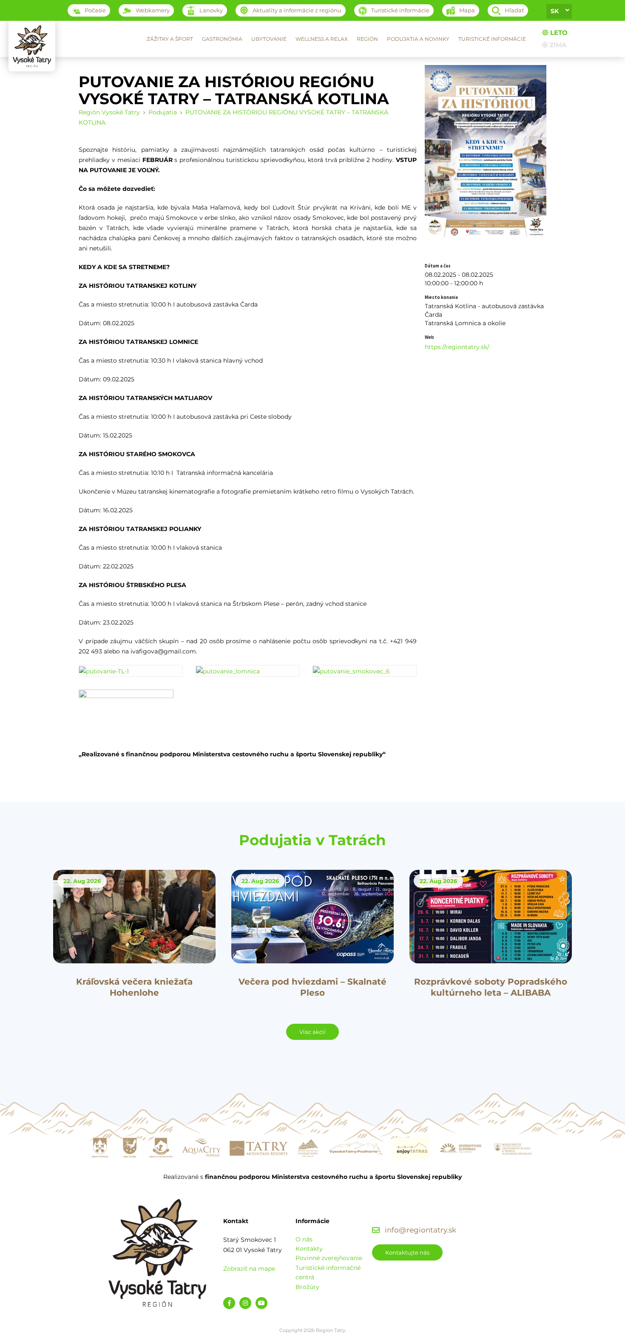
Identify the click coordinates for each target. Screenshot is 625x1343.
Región (367, 39)
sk (555, 11)
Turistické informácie (492, 39)
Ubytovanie (269, 39)
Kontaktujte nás (407, 1252)
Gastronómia (222, 39)
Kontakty (309, 1248)
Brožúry (307, 1287)
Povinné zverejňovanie (328, 1258)
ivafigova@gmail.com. (164, 651)
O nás (303, 1239)
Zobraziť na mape (249, 1268)
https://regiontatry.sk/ (457, 347)
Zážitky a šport (170, 39)
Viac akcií (312, 1031)
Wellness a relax (321, 39)
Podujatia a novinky (418, 39)
